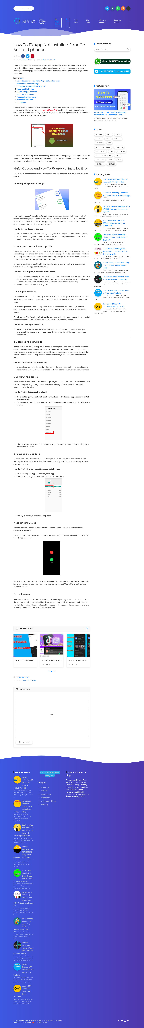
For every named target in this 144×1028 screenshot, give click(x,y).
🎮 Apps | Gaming (58, 21)
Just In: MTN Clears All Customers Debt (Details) (22, 991)
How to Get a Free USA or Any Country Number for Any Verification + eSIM (110, 113)
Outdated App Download (27, 91)
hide (21, 78)
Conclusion (21, 102)
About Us (45, 787)
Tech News (76, 21)
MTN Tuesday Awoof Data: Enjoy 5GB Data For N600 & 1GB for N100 (116, 265)
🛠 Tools (68, 20)
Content (18, 78)
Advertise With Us (48, 801)
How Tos (33, 21)
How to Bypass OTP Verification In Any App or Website (23, 969)
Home (25, 21)
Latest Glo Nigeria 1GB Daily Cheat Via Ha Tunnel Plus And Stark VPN (115, 237)
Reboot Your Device (25, 100)
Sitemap (44, 804)
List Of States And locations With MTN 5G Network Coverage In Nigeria (116, 209)
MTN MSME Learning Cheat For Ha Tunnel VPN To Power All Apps (23, 806)
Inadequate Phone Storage (28, 83)
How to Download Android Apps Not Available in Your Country (23, 948)
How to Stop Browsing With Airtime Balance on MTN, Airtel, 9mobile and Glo (115, 251)
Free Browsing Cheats (43, 21)
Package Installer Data (26, 97)
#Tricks (33, 680)
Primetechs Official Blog (42, 1021)
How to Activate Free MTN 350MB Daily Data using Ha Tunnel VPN (114, 223)
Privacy (44, 791)
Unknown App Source (25, 94)
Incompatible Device (25, 89)
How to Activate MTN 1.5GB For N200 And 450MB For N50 (23, 782)
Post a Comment (23, 677)
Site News (88, 21)
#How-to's (25, 680)
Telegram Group (117, 21)
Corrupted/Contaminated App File (31, 86)
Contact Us (46, 794)
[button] (23, 56)
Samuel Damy (42, 1023)
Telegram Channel (102, 21)
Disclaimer (45, 797)
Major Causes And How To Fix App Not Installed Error (38, 81)
